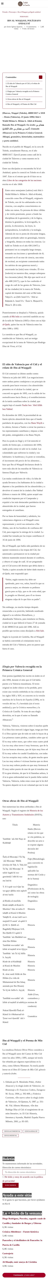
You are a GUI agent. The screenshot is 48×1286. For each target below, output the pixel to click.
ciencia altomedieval (12, 1131)
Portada (5, 12)
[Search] (45, 3)
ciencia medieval (10, 1135)
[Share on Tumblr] (43, 36)
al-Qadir (6, 324)
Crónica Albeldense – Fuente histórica (20, 1232)
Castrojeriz (7, 1253)
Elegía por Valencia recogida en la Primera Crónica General (22, 92)
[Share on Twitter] (30, 36)
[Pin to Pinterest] (34, 36)
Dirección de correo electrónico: (16, 1167)
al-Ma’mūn (14, 316)
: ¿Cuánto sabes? (24, 1275)
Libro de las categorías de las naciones (24, 180)
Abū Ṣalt (40, 631)
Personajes (12, 12)
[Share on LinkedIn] (39, 36)
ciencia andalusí (31, 1131)
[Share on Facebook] (26, 36)
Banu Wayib (36, 423)
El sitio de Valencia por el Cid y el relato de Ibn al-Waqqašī (23, 85)
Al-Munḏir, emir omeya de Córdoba (19, 1262)
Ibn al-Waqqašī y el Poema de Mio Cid (21, 104)
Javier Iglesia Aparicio (14, 27)
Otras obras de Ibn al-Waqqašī (18, 99)
